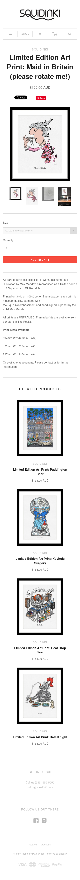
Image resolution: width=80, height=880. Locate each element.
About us (46, 844)
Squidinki (40, 463)
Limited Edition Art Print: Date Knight (40, 737)
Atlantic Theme (21, 853)
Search (33, 844)
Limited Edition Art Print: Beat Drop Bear (40, 650)
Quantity (8, 240)
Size (5, 222)
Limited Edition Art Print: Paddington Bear (40, 471)
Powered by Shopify (56, 853)
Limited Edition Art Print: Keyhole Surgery (40, 560)
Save (42, 98)
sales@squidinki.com (40, 787)
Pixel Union (38, 853)
